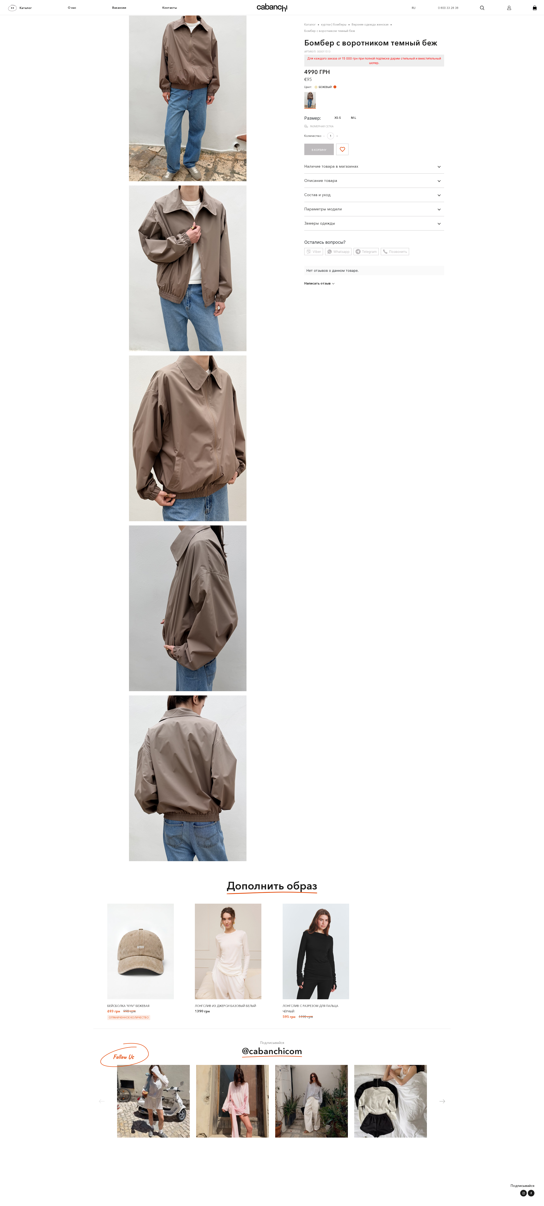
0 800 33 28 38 (448, 8)
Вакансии (119, 8)
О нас (72, 8)
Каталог (26, 8)
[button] (442, 1101)
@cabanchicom (272, 1051)
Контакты (169, 8)
